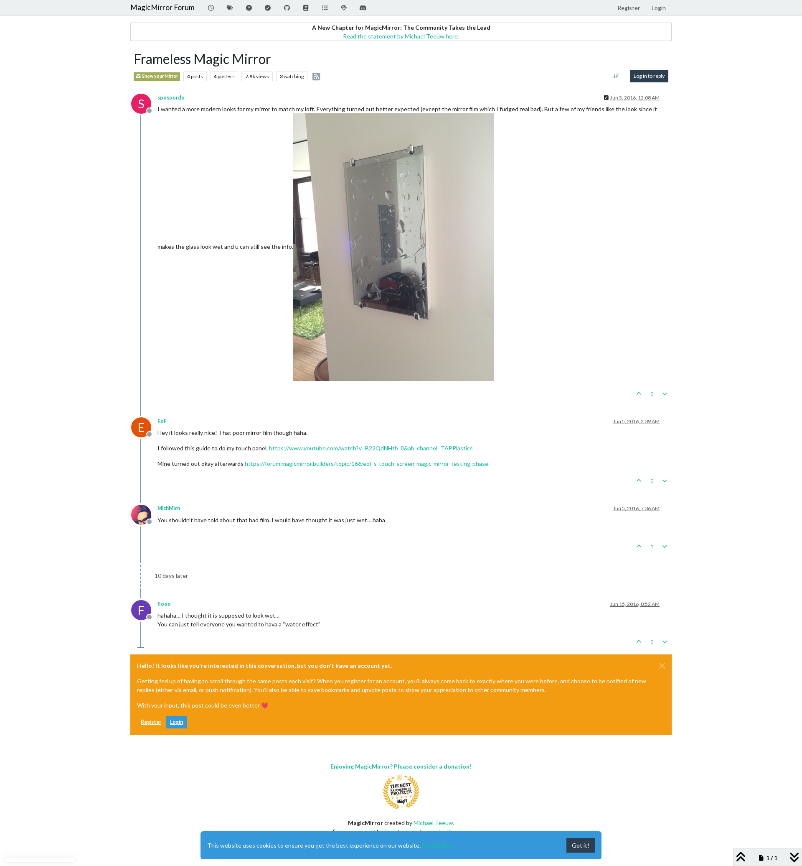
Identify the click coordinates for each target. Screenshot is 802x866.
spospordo (171, 98)
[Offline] (144, 513)
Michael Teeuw (433, 822)
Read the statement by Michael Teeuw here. (401, 36)
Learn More (438, 845)
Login (176, 722)
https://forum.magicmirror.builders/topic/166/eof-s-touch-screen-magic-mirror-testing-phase (366, 463)
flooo (164, 604)
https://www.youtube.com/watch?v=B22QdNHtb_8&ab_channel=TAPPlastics (371, 448)
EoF (162, 421)
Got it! (580, 845)
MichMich (168, 508)
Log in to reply (649, 76)
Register (151, 722)
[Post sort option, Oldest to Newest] (616, 76)
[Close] (662, 665)
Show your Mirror (159, 76)
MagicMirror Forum (162, 7)
